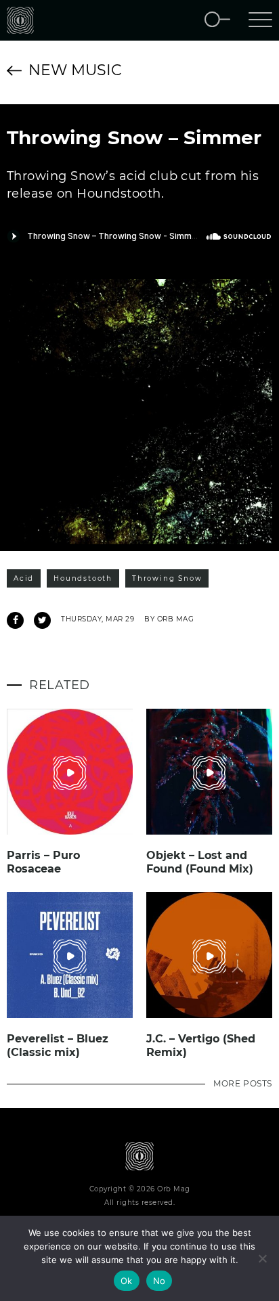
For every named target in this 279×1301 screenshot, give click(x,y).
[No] (262, 1258)
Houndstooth (82, 578)
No (159, 1280)
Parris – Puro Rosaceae (43, 862)
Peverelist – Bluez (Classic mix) (57, 1045)
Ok (127, 1280)
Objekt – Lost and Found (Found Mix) (199, 862)
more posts (242, 1083)
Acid (24, 578)
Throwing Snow (167, 578)
